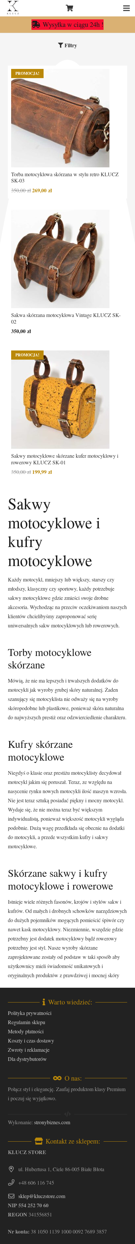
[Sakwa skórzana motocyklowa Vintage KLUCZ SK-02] (60, 259)
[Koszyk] (70, 8)
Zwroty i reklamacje (28, 1049)
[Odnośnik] (12, 8)
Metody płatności (26, 1031)
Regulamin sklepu (26, 1022)
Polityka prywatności (29, 1012)
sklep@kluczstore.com (41, 1195)
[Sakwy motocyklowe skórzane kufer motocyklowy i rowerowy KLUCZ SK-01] (60, 399)
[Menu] (126, 8)
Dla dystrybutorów (27, 1058)
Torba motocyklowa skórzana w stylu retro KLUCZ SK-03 (65, 177)
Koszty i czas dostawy (31, 1040)
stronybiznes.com (52, 1122)
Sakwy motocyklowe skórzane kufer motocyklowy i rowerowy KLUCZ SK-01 (64, 458)
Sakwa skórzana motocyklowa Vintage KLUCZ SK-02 (66, 318)
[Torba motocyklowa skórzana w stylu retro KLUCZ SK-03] (60, 118)
